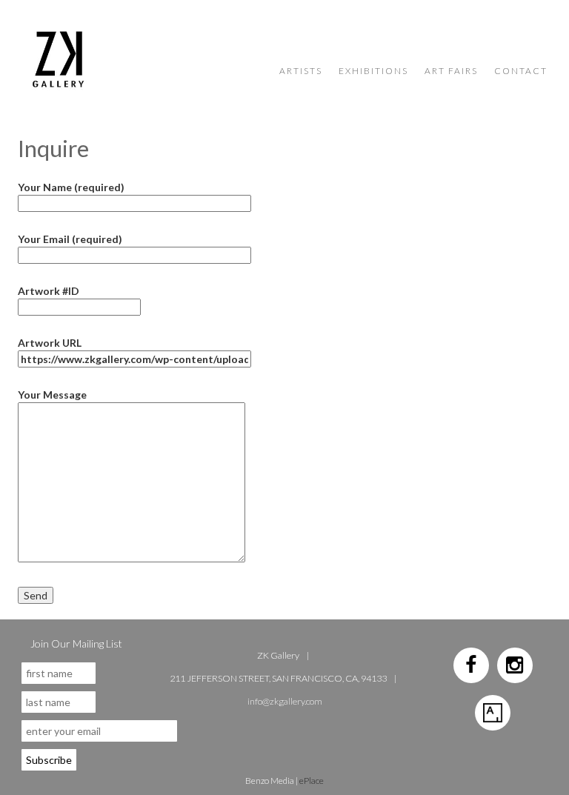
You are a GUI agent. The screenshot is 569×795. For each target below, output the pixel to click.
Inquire (53, 148)
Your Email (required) (70, 239)
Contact (521, 70)
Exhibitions (373, 70)
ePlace (311, 780)
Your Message (52, 394)
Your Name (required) (71, 187)
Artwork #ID (48, 291)
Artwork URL (49, 342)
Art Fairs (451, 70)
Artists (300, 70)
